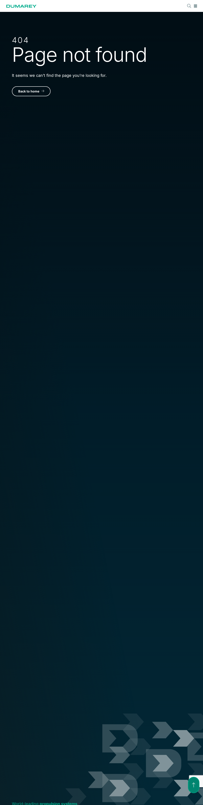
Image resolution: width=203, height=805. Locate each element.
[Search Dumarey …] (189, 6)
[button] (195, 6)
